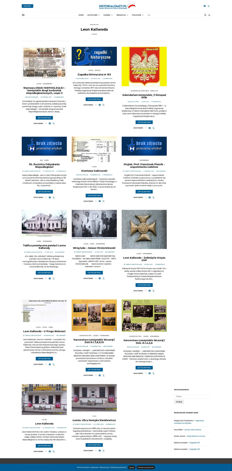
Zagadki (97, 70)
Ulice (94, 416)
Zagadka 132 (195, 442)
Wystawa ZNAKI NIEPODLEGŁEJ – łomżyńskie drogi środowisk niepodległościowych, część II (44, 90)
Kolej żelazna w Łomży (196, 436)
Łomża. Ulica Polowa (193, 429)
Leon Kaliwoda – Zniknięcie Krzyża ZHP (144, 259)
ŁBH (41, 160)
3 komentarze (160, 264)
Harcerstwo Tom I (85, 335)
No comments (161, 171)
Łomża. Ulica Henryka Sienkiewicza (94, 420)
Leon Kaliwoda (44, 423)
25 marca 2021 (95, 78)
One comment (108, 346)
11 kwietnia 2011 (95, 346)
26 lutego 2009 (98, 424)
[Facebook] (204, 6)
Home (81, 15)
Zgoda (131, 467)
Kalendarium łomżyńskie (140, 90)
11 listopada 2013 (48, 171)
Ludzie (38, 83)
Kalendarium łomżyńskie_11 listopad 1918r (144, 96)
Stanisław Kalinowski (94, 170)
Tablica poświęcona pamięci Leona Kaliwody (44, 247)
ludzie (38, 327)
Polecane (136, 15)
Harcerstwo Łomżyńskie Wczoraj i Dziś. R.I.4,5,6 (144, 341)
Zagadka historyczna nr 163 (94, 74)
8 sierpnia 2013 (95, 175)
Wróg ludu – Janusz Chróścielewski (94, 248)
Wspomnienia (47, 83)
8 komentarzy (111, 424)
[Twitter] (208, 6)
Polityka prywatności (146, 467)
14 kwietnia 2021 (46, 97)
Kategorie (92, 15)
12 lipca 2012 (98, 252)
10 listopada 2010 (48, 427)
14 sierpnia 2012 (148, 171)
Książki (107, 15)
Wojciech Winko (133, 101)
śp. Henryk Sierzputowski (31, 171)
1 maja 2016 (145, 101)
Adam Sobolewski (82, 78)
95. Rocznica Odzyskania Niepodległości (44, 165)
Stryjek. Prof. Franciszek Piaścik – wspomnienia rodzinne (144, 165)
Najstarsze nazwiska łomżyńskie (189, 421)
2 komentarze (59, 97)
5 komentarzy (61, 171)
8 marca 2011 (145, 347)
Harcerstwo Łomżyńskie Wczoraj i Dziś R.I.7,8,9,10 (94, 341)
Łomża (46, 160)
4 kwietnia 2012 (49, 335)
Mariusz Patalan (82, 175)
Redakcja (121, 15)
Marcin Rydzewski (31, 97)
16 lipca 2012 (49, 252)
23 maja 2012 (148, 264)
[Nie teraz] (229, 467)
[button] (209, 15)
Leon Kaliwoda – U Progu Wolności (44, 331)
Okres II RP (154, 90)
